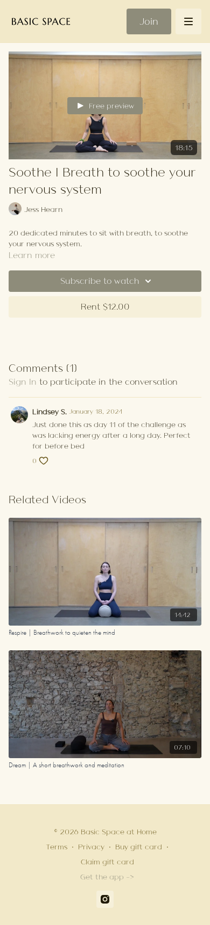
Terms (56, 846)
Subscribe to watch (99, 281)
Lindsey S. (49, 411)
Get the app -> (107, 877)
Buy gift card (138, 846)
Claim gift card (107, 862)
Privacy (91, 846)
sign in (23, 381)
